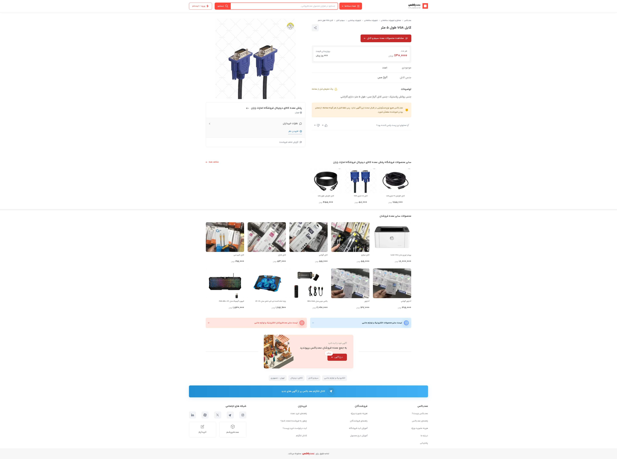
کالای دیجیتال (296, 378)
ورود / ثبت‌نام (198, 6)
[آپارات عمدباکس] (205, 415)
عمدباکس (407, 20)
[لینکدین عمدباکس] (192, 415)
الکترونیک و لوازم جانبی (334, 378)
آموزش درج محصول (358, 435)
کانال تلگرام (301, 435)
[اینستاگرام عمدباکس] (242, 415)
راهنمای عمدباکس (420, 421)
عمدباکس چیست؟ (420, 413)
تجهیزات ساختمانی (371, 20)
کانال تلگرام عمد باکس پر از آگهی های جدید (303, 391)
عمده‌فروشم (232, 432)
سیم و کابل (340, 20)
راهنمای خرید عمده (299, 413)
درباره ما (424, 435)
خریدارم (202, 432)
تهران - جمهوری (278, 378)
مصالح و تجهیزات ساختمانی (391, 20)
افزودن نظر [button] (293, 131)
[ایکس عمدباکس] (217, 415)
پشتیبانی (424, 443)
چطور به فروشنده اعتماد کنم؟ (294, 421)
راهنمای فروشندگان (358, 421)
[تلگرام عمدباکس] (230, 415)
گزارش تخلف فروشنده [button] (288, 142)
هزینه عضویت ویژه (419, 428)
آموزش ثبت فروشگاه (358, 428)
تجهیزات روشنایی (354, 20)
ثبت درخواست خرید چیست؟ (295, 428)
